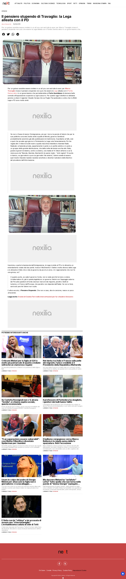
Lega (55, 91)
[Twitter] (64, 562)
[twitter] (8, 36)
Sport (69, 3)
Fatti (75, 3)
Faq (109, 3)
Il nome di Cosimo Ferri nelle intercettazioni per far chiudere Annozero (45, 297)
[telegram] (18, 36)
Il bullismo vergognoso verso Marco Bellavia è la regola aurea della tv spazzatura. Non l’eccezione (61, 441)
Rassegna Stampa (99, 3)
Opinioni (82, 3)
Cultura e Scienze (48, 3)
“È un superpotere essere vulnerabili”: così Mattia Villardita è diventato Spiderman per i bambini (21, 441)
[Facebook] (58, 562)
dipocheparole (6, 24)
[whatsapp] (13, 36)
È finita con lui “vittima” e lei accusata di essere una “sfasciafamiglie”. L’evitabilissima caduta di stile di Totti (21, 522)
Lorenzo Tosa (6, 371)
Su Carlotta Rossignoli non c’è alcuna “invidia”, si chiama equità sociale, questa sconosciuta (20, 402)
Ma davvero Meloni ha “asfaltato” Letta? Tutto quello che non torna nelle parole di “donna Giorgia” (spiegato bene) (62, 482)
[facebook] (4, 36)
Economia (35, 3)
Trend (89, 3)
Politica (27, 3)
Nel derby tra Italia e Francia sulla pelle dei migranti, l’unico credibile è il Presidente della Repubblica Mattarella (62, 363)
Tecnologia (60, 3)
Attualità (18, 3)
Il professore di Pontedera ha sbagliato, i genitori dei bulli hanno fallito (62, 401)
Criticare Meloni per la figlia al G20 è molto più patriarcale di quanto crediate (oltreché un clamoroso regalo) (21, 363)
